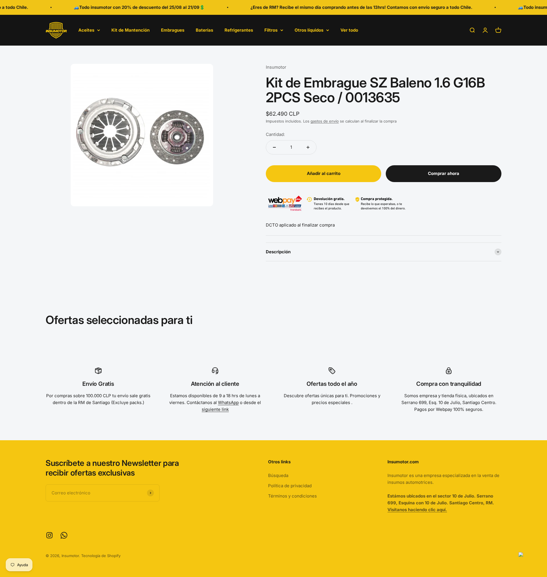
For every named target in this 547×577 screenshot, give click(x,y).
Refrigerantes (238, 30)
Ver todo (349, 30)
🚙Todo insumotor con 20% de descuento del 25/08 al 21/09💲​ (130, 7)
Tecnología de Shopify (101, 555)
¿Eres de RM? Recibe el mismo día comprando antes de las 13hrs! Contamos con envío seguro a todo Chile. (352, 7)
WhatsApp (228, 402)
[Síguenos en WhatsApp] (64, 535)
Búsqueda (278, 475)
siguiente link (215, 409)
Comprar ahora (443, 173)
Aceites (86, 30)
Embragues (172, 30)
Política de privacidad (290, 485)
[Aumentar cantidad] (308, 147)
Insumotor (276, 67)
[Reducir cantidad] (274, 147)
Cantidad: (275, 134)
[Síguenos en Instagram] (49, 535)
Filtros (270, 30)
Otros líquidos (309, 30)
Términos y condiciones (292, 496)
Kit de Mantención (130, 30)
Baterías (204, 30)
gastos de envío (325, 121)
